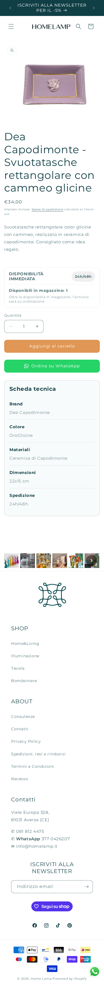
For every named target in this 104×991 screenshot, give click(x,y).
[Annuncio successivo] (94, 8)
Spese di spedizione (47, 209)
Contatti (20, 728)
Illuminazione (25, 655)
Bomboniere (24, 680)
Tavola (18, 668)
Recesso (19, 778)
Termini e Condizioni (32, 766)
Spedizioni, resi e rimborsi (38, 754)
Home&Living (25, 643)
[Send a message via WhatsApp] (94, 971)
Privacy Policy (26, 741)
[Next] (91, 560)
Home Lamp (41, 979)
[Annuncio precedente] (10, 8)
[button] (11, 26)
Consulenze (23, 716)
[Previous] (12, 560)
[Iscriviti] (86, 886)
